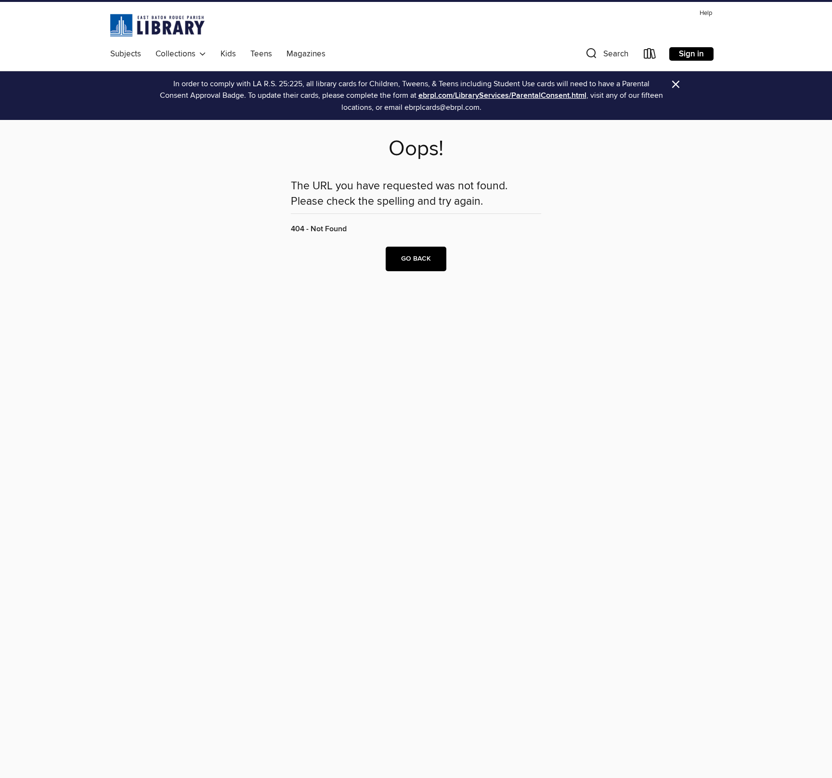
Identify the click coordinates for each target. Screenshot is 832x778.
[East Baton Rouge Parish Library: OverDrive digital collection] (157, 25)
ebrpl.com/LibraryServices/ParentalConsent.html (502, 96)
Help (706, 13)
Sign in (691, 54)
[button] (606, 55)
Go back (416, 258)
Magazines (305, 54)
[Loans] (650, 55)
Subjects (125, 54)
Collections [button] (177, 54)
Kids (228, 54)
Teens (261, 54)
